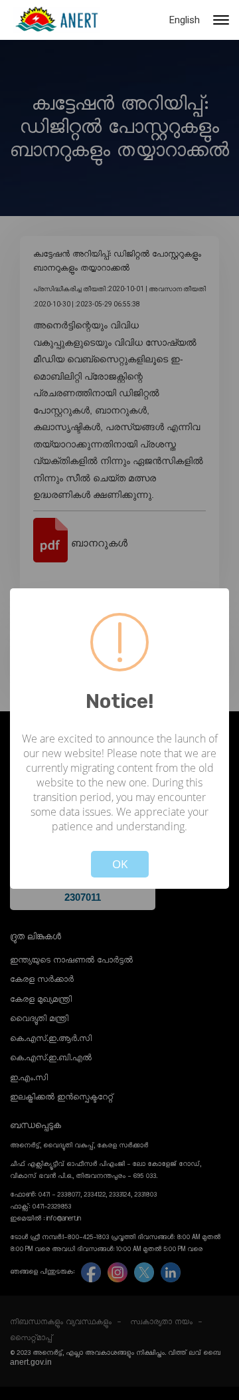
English (184, 20)
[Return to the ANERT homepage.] (56, 20)
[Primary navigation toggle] (221, 20)
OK (119, 864)
